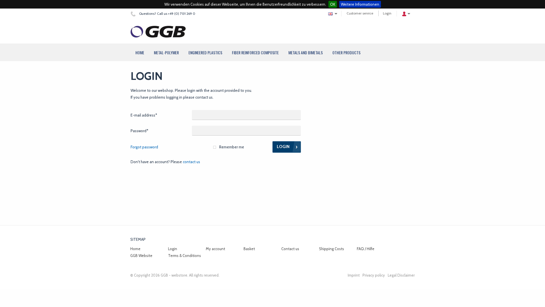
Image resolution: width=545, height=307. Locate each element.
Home (135, 248)
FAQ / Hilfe (365, 248)
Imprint (354, 275)
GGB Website (141, 255)
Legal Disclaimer (401, 275)
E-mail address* (144, 115)
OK (332, 4)
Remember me (231, 147)
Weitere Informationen (360, 4)
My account (215, 248)
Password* (139, 130)
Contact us (191, 161)
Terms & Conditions (184, 255)
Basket (249, 248)
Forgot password (144, 147)
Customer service (360, 13)
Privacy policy (373, 275)
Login (387, 13)
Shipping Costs (331, 248)
